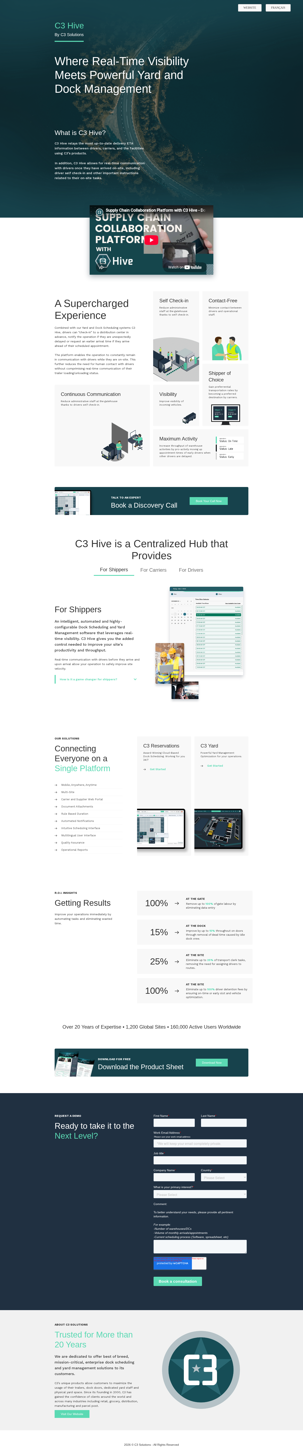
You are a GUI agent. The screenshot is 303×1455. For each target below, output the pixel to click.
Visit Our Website (72, 1414)
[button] (98, 679)
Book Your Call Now (209, 501)
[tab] (114, 571)
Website (249, 7)
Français (278, 7)
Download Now (212, 1062)
